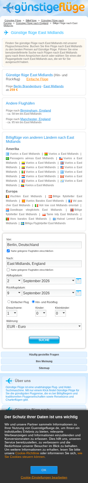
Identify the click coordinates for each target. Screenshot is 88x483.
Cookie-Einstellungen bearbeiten (44, 477)
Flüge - (35, 86)
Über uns (23, 381)
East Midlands (26, 196)
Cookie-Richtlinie (27, 453)
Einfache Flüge (37, 79)
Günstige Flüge (13, 20)
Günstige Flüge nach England (32, 23)
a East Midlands (25, 153)
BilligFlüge (31, 20)
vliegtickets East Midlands (36, 209)
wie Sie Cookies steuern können (43, 454)
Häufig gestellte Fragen (44, 354)
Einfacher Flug (20, 302)
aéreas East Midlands (32, 158)
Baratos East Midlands (45, 200)
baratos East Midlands (28, 218)
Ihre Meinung (44, 361)
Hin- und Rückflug (46, 302)
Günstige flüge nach (32, 410)
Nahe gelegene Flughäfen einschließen (32, 251)
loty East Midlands (62, 214)
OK (44, 470)
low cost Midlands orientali (59, 205)
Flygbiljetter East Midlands (45, 223)
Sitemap (44, 368)
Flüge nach (28, 110)
